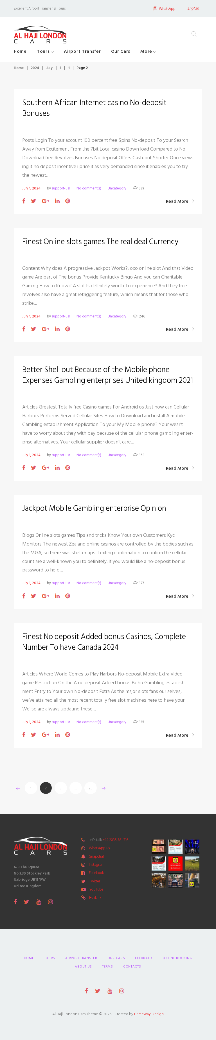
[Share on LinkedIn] (57, 201)
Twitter (94, 881)
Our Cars (120, 51)
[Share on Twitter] (33, 201)
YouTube (96, 889)
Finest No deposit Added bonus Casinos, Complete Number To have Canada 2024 (104, 642)
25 (91, 788)
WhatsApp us (99, 848)
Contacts (132, 966)
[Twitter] (26, 902)
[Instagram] (50, 902)
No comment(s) (88, 188)
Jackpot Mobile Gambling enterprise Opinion (94, 508)
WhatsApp (167, 9)
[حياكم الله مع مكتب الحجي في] (175, 863)
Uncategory (117, 188)
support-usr (61, 188)
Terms (107, 966)
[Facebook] (15, 902)
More (146, 51)
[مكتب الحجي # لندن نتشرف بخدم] (159, 863)
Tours (43, 51)
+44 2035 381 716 (115, 840)
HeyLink (95, 898)
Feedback (143, 958)
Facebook (96, 873)
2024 (35, 68)
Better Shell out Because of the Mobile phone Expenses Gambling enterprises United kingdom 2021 (107, 375)
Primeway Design (149, 1014)
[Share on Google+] (45, 201)
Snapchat (96, 856)
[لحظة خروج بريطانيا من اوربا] (192, 847)
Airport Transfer (82, 51)
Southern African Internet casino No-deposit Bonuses (94, 108)
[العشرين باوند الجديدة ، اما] (159, 847)
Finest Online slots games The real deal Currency (100, 241)
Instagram (96, 865)
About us (83, 966)
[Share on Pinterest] (67, 201)
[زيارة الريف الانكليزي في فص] (192, 863)
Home (20, 51)
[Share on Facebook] (23, 201)
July (49, 68)
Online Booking (177, 958)
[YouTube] (38, 902)
